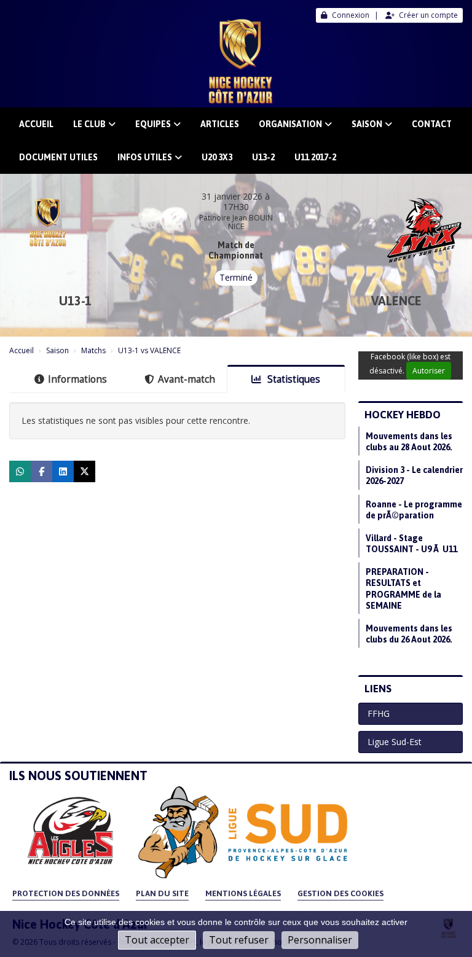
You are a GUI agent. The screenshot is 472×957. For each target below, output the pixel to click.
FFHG (379, 713)
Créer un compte (428, 15)
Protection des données (65, 893)
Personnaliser (320, 940)
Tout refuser (239, 940)
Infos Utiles (144, 157)
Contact (432, 124)
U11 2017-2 (315, 157)
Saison (367, 124)
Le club (89, 124)
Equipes (153, 124)
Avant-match (186, 379)
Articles (219, 124)
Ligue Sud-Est (395, 742)
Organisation (290, 124)
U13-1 (75, 301)
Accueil (36, 124)
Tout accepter (157, 940)
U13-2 (263, 157)
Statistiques (292, 379)
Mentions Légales (243, 893)
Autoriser (428, 370)
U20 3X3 (217, 157)
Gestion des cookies (340, 893)
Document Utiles (58, 157)
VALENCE (396, 301)
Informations (77, 379)
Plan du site (162, 893)
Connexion (350, 15)
